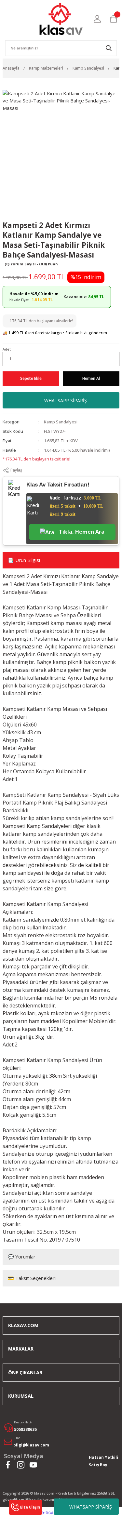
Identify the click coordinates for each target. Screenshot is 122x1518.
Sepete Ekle (31, 378)
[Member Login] (97, 18)
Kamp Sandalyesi (60, 422)
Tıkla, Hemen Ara (81, 531)
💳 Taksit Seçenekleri (32, 1278)
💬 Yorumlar (21, 1256)
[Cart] (113, 18)
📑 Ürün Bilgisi (24, 560)
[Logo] (61, 19)
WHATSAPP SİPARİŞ (90, 1507)
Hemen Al (91, 378)
